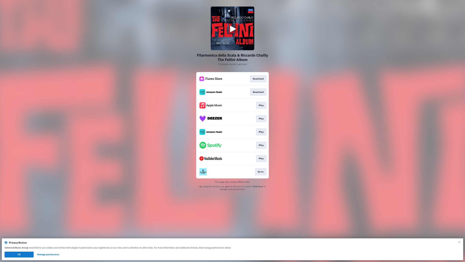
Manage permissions (48, 254)
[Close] (459, 242)
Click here (258, 186)
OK (19, 254)
